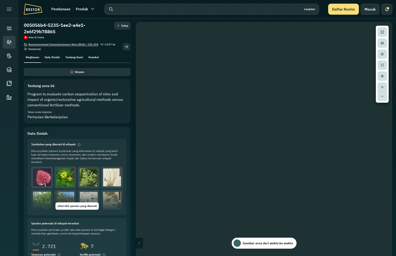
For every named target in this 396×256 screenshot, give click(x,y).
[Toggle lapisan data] (382, 43)
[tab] (32, 57)
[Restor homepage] (33, 9)
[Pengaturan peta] (382, 54)
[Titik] (9, 56)
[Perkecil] (382, 96)
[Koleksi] (9, 83)
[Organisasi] (9, 97)
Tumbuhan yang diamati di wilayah (53, 144)
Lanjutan (309, 9)
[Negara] (9, 69)
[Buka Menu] (9, 9)
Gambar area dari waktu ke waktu (268, 243)
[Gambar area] (382, 32)
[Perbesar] (382, 87)
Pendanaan (60, 9)
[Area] (9, 42)
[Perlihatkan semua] (382, 65)
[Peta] (9, 28)
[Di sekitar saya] (382, 76)
